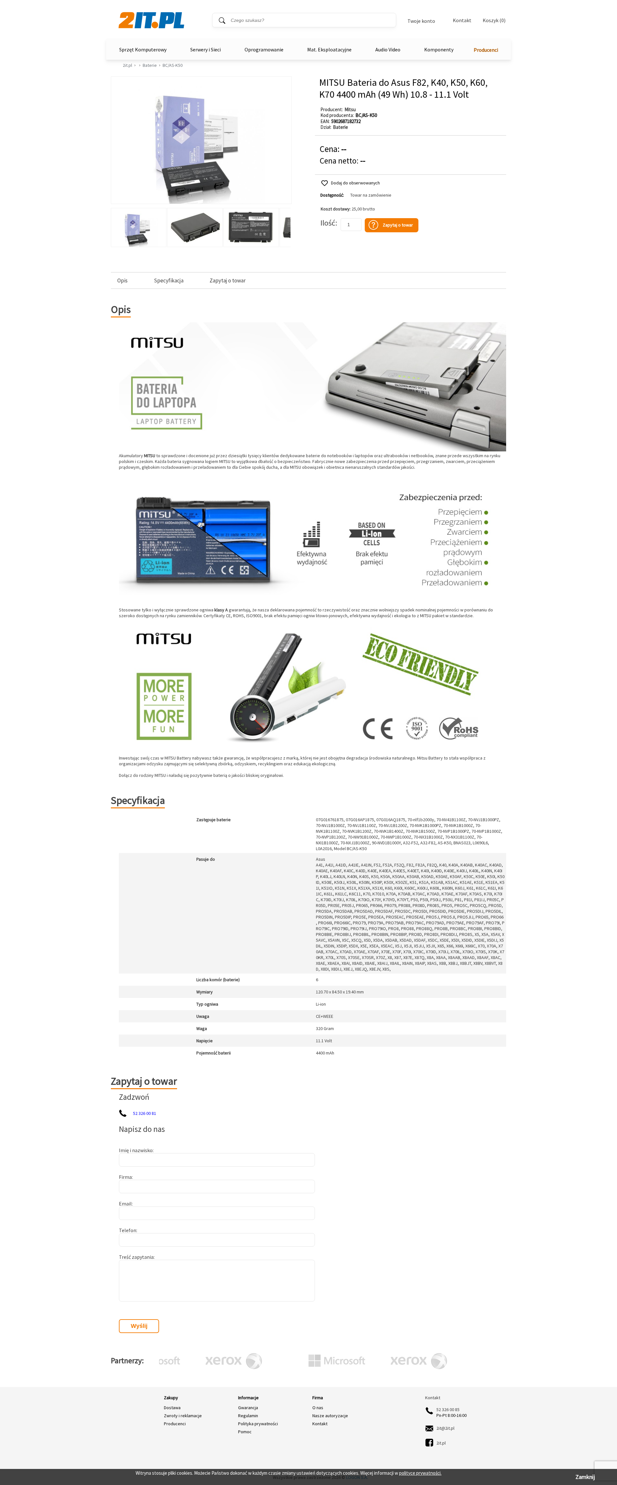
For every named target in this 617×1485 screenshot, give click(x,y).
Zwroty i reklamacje (183, 1415)
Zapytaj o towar (228, 280)
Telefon (127, 1230)
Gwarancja (248, 1407)
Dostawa (172, 1407)
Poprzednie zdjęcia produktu (117, 225)
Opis (122, 280)
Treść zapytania (136, 1257)
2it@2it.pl (445, 1428)
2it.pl (127, 65)
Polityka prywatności (258, 1424)
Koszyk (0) (494, 20)
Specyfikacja (168, 280)
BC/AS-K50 (173, 65)
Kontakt (462, 20)
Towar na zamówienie (370, 195)
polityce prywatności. (420, 1473)
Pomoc (245, 1432)
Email (125, 1203)
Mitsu (350, 109)
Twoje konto (421, 21)
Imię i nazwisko (136, 1150)
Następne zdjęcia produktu (284, 225)
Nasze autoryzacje (330, 1415)
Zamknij (585, 1477)
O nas (317, 1407)
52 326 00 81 (144, 1113)
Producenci (486, 50)
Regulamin (248, 1415)
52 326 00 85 (448, 1409)
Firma (125, 1177)
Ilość (327, 223)
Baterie (150, 65)
